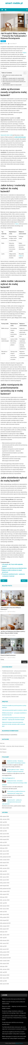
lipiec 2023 (4, 865)
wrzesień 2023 (5, 859)
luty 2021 (4, 946)
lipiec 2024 (4, 848)
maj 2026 (4, 822)
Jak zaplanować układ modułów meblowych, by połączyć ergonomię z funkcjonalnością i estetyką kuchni (14, 1017)
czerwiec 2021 (5, 934)
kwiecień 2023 (5, 874)
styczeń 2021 (5, 949)
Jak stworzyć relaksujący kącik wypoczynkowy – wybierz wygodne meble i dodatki (13, 632)
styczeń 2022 (5, 914)
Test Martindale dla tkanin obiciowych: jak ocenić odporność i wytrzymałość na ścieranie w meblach (14, 690)
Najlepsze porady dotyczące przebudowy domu (14, 568)
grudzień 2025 (5, 836)
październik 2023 (6, 856)
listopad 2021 (5, 920)
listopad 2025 (5, 839)
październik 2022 (6, 888)
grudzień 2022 (5, 882)
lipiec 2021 (4, 931)
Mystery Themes (19, 1043)
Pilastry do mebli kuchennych (8, 655)
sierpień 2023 (5, 862)
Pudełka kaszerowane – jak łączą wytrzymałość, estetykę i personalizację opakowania (14, 672)
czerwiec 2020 (5, 969)
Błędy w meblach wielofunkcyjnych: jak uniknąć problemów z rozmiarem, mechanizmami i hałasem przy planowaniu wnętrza (13, 684)
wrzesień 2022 (5, 891)
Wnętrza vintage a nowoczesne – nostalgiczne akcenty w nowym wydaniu (24, 580)
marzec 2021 (5, 943)
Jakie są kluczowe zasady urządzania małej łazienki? (12, 76)
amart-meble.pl (14, 3)
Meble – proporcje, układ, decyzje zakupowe (13, 746)
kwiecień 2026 (5, 825)
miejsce (24, 52)
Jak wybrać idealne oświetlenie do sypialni (5, 580)
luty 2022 (4, 911)
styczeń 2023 (5, 880)
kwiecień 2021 (5, 940)
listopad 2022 (5, 885)
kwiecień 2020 (5, 975)
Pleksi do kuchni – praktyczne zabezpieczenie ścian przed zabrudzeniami (12, 801)
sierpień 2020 (5, 963)
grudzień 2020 (5, 952)
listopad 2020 (5, 955)
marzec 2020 (5, 978)
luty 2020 (4, 981)
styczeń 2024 (5, 854)
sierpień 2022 (5, 894)
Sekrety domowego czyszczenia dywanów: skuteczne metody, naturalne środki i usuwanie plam (13, 724)
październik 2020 (6, 957)
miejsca (21, 255)
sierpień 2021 (5, 929)
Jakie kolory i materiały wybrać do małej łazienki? (13, 78)
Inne (3, 743)
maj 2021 (4, 937)
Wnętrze (3, 41)
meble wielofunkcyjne (20, 137)
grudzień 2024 (5, 845)
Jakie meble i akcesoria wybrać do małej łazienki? (13, 80)
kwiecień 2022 (5, 905)
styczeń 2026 (5, 833)
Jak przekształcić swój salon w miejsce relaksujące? (11, 608)
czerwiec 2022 (5, 900)
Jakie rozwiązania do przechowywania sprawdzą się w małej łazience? (13, 82)
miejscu (17, 223)
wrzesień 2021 (5, 926)
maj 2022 (4, 903)
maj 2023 (4, 871)
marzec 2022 (5, 908)
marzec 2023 (5, 877)
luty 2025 (4, 842)
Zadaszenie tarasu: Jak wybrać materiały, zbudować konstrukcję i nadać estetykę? (14, 782)
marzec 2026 (5, 828)
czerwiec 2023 (5, 868)
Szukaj (2, 659)
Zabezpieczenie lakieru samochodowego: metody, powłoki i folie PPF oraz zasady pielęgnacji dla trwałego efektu (14, 677)
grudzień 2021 (5, 917)
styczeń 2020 (5, 983)
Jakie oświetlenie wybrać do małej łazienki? (12, 84)
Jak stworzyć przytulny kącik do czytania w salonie (14, 710)
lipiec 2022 (4, 897)
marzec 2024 (5, 851)
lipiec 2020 (4, 966)
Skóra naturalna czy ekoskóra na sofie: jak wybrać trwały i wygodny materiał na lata (14, 695)
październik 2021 (6, 923)
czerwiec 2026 (5, 819)
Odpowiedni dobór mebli (6, 135)
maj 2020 (4, 972)
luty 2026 (4, 830)
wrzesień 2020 (5, 960)
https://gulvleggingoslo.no (8, 778)
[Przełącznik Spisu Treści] (24, 73)
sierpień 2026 (5, 816)
